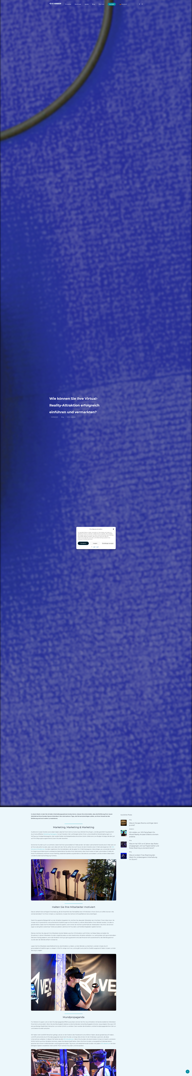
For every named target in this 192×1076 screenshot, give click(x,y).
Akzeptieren (83, 543)
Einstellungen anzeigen (107, 543)
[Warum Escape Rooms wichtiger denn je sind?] (141, 823)
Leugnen (95, 543)
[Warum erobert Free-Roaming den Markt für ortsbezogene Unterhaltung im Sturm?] (141, 856)
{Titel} (94, 547)
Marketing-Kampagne (50, 834)
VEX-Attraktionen (68, 1039)
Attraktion (131, 829)
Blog (62, 417)
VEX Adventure (105, 1043)
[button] (113, 529)
